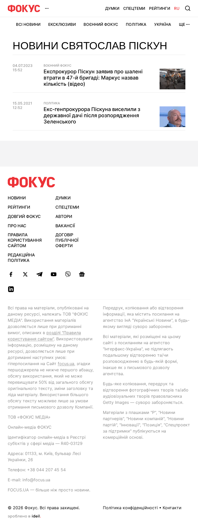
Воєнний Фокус (101, 24)
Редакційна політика (21, 257)
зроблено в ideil (24, 516)
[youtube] (53, 274)
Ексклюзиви (62, 24)
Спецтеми (134, 8)
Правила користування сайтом (25, 240)
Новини (17, 197)
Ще (182, 24)
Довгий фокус (24, 216)
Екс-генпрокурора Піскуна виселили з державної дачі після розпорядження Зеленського (92, 115)
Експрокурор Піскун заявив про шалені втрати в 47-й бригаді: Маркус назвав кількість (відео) (93, 77)
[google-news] (82, 274)
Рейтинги (159, 8)
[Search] (187, 8)
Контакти (172, 507)
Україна (162, 24)
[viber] (67, 274)
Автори (63, 216)
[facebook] (11, 274)
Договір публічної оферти (66, 240)
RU (176, 8)
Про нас (17, 225)
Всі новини (28, 24)
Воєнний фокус (57, 65)
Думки (112, 8)
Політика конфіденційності (130, 507)
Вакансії (65, 225)
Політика (136, 24)
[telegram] (39, 274)
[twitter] (25, 274)
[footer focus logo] (31, 182)
